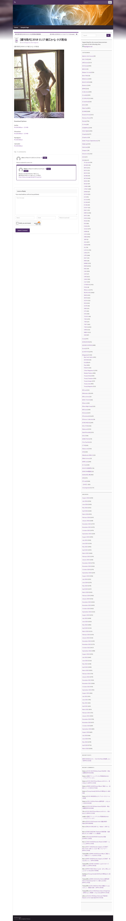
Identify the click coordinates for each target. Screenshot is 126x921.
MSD (85, 268)
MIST (85, 258)
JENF (85, 239)
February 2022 (86, 673)
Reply (45, 157)
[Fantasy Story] (86, 118)
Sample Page (25, 27)
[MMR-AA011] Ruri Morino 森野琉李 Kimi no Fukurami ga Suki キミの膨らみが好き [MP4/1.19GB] (95, 880)
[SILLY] (84, 435)
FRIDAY (86, 368)
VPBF (85, 329)
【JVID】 (84, 484)
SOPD (85, 306)
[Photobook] (85, 416)
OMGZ (86, 279)
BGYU (85, 170)
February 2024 (86, 595)
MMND (86, 263)
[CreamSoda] (85, 101)
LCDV (85, 250)
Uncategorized (86, 487)
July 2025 (84, 540)
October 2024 (86, 569)
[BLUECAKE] (85, 82)
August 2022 (85, 654)
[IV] (83, 160)
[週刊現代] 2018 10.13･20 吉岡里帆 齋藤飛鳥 (29, 34)
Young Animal (87, 375)
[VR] (83, 452)
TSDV (85, 327)
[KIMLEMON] (85, 342)
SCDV (85, 300)
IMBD (85, 236)
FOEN (85, 226)
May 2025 (85, 546)
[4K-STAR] (85, 59)
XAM (85, 335)
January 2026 (85, 520)
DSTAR (86, 194)
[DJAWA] (84, 111)
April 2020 (85, 745)
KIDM (85, 244)
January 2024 (85, 598)
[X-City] (84, 465)
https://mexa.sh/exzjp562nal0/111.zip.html (30, 177)
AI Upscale (87, 162)
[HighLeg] (84, 144)
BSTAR (86, 178)
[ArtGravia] (85, 66)
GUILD (86, 229)
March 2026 (85, 514)
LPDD (85, 252)
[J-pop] (84, 338)
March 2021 (85, 709)
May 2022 (85, 664)
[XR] (83, 478)
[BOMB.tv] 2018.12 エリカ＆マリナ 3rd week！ (62, 34)
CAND (85, 186)
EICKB (86, 202)
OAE (85, 271)
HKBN (85, 231)
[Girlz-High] (85, 131)
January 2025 (85, 559)
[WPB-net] (85, 461)
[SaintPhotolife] (86, 432)
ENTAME (86, 360)
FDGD (85, 221)
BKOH (86, 173)
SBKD (85, 295)
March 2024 (85, 592)
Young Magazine (88, 386)
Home (16, 27)
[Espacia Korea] (86, 114)
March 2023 (85, 631)
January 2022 (85, 677)
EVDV (85, 218)
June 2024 (85, 582)
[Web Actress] (86, 458)
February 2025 (86, 556)
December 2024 (86, 563)
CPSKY (86, 189)
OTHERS (86, 284)
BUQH (86, 183)
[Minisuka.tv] (85, 393)
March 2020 (85, 748)
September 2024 (86, 572)
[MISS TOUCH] (86, 400)
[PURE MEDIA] (86, 422)
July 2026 (84, 501)
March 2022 (85, 670)
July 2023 (84, 618)
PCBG (85, 287)
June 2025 (85, 543)
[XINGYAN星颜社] (87, 471)
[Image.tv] (85, 150)
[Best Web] (85, 75)
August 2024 (85, 576)
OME (85, 276)
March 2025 (85, 553)
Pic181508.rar (18, 139)
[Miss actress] (86, 396)
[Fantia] (84, 121)
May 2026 (85, 507)
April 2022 (85, 667)
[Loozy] (84, 348)
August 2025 (85, 537)
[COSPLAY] (85, 98)
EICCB (86, 199)
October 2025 (86, 530)
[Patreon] (84, 413)
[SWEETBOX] (86, 439)
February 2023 (86, 634)
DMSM (86, 191)
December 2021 (86, 680)
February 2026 (86, 517)
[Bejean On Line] (86, 72)
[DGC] (84, 105)
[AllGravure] (85, 62)
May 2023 (85, 625)
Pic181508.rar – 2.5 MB (21, 127)
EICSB (85, 205)
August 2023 (85, 615)
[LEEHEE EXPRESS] (87, 345)
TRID (85, 319)
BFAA (85, 167)
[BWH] (84, 88)
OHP (85, 274)
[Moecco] (84, 403)
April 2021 (85, 706)
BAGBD (86, 165)
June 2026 (85, 504)
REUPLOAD (87, 292)
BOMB (86, 175)
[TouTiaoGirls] (86, 442)
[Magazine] (27, 42)
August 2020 (85, 732)
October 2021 (86, 686)
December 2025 (86, 524)
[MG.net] (84, 390)
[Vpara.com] (85, 448)
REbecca (86, 290)
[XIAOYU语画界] (86, 468)
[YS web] (84, 481)
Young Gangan (88, 381)
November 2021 (86, 683)
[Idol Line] (85, 147)
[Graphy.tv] (85, 137)
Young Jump (87, 383)
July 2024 (84, 579)
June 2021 (85, 699)
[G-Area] (84, 124)
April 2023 (85, 628)
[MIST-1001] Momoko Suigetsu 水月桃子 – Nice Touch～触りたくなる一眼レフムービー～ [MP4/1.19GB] (95, 848)
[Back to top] (122, 917)
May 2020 (85, 742)
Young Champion (88, 378)
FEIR (85, 223)
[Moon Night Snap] (87, 406)
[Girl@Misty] (85, 127)
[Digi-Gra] (84, 108)
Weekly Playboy (88, 373)
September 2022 (86, 651)
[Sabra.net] (85, 429)
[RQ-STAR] (85, 426)
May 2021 (85, 703)
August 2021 (85, 693)
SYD (85, 313)
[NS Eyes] (84, 409)
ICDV (85, 234)
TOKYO (86, 316)
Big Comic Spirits (88, 357)
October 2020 (86, 725)
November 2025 (86, 527)
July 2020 (84, 735)
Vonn (22, 42)
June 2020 (85, 738)
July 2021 (84, 696)
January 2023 (85, 638)
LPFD (85, 255)
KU (85, 247)
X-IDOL (63, 18)
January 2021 (85, 716)
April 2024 (85, 589)
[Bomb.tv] (84, 85)
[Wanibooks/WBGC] (87, 455)
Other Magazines (34, 42)
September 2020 (86, 729)
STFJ (85, 311)
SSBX (85, 308)
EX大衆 (86, 362)
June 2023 (85, 621)
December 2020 (86, 719)
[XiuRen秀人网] (86, 474)
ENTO (85, 215)
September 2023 (86, 612)
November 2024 (86, 566)
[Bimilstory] (85, 79)
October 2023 (86, 608)
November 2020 (86, 722)
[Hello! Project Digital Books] (90, 140)
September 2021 (86, 690)
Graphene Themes (26, 919)
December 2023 (86, 602)
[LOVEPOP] (85, 351)
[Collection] (85, 92)
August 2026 (85, 498)
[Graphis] (84, 134)
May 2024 (85, 585)
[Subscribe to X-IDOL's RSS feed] (15, 2)
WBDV (86, 332)
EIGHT (86, 207)
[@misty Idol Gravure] (88, 56)
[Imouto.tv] (85, 153)
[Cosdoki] (84, 95)
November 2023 (86, 605)
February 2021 (86, 712)
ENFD (85, 213)
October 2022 (86, 647)
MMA (85, 260)
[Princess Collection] (87, 419)
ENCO (85, 210)
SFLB (85, 303)
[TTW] (84, 445)
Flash (85, 365)
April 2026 (85, 511)
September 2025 (86, 533)
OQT (85, 282)
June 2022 (85, 660)
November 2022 (86, 644)
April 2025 (85, 550)
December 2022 (86, 641)
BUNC (85, 181)
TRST (85, 324)
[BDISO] (84, 69)
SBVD (85, 298)
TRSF (85, 321)
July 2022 (84, 657)
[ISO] (83, 157)
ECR (85, 197)
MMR (85, 266)
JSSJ (85, 242)
